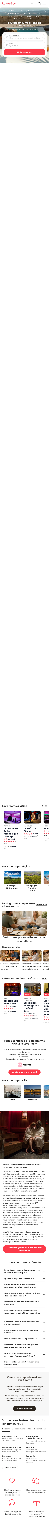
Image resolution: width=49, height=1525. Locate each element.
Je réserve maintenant (24, 1072)
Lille (5, 998)
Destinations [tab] (40, 1429)
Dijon (46, 998)
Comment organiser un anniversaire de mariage (9, 966)
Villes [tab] (29, 1429)
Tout (44, 806)
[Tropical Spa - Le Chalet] (12, 989)
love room (25, 1203)
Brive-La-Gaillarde (28, 999)
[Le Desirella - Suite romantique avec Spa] (12, 817)
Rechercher (26, 52)
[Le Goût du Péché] (32, 817)
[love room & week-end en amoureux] (9, 3)
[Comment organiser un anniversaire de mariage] (10, 955)
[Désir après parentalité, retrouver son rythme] (24, 923)
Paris (46, 826)
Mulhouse (28, 826)
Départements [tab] (19, 1429)
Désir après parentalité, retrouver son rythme (24, 939)
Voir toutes (41, 904)
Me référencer (24, 1408)
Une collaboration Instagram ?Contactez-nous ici (36, 1514)
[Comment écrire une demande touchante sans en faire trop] (32, 955)
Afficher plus (10, 1467)
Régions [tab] (6, 1429)
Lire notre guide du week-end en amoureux (24, 1248)
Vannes (7, 826)
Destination (14, 36)
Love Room (30, 1043)
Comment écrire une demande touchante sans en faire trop (31, 966)
